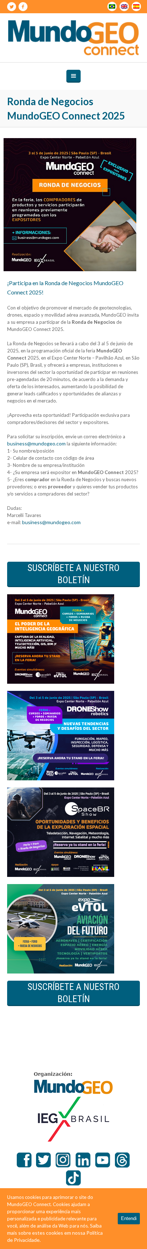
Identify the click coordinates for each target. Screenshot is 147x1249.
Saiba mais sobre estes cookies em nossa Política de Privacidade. (55, 1233)
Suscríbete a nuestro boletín (73, 573)
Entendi (129, 1218)
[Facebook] (22, 6)
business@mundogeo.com (36, 443)
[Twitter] (11, 6)
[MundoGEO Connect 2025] (73, 38)
